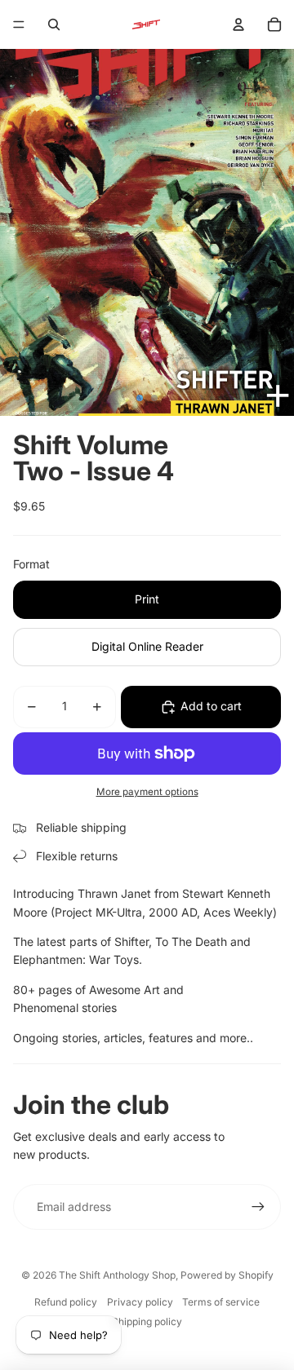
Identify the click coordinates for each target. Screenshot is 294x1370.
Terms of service (221, 1302)
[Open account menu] (238, 24)
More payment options (147, 792)
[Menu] (19, 24)
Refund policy (65, 1302)
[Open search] (54, 24)
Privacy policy (140, 1302)
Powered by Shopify (227, 1275)
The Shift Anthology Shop (117, 1275)
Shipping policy (147, 1321)
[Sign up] (258, 1206)
